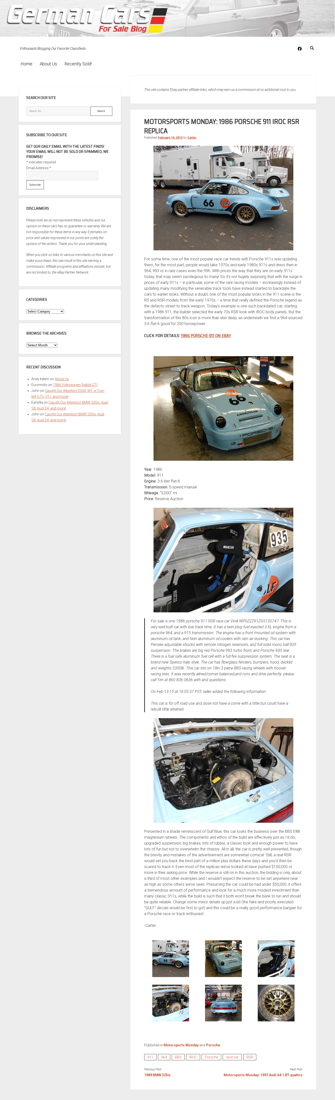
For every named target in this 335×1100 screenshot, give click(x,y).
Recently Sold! (78, 63)
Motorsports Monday (181, 1045)
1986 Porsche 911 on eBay (206, 335)
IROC (193, 1057)
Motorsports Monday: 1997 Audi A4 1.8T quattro (263, 1075)
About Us (48, 63)
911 (150, 1057)
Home (26, 63)
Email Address (38, 168)
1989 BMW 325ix (157, 1075)
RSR (249, 1057)
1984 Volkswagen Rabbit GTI (75, 385)
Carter (191, 137)
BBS (178, 1057)
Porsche (213, 1045)
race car (232, 1057)
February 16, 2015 (170, 137)
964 (164, 1057)
